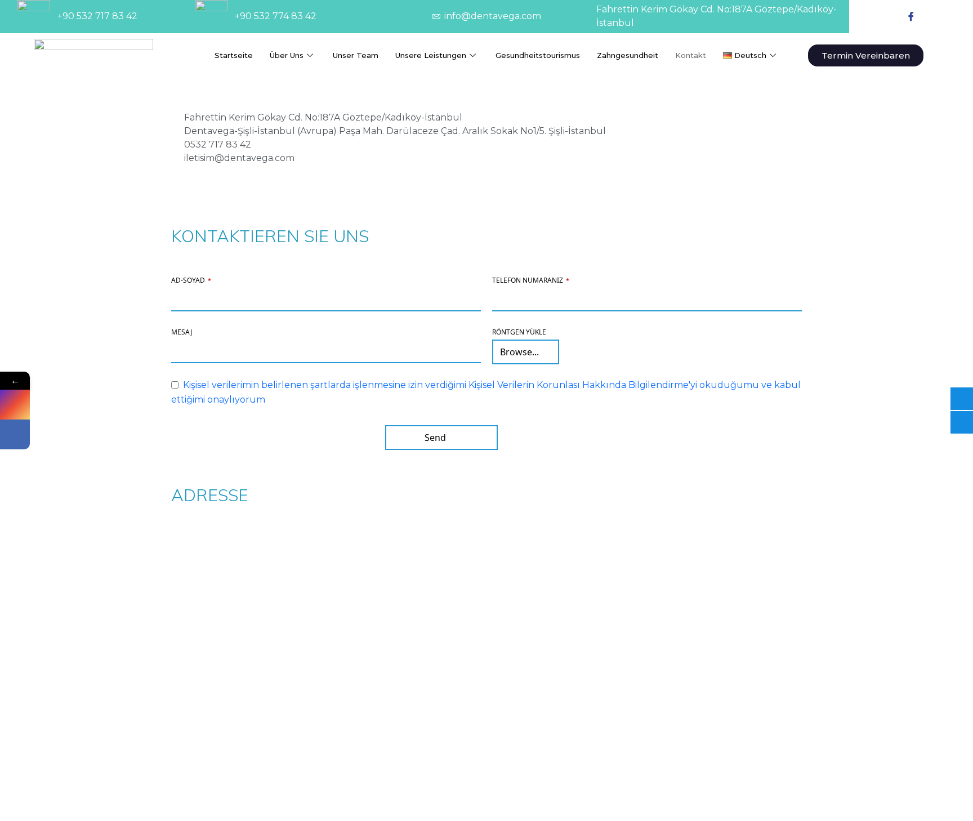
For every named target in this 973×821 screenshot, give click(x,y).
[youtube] (935, 16)
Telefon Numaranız (530, 280)
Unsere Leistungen (430, 55)
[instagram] (886, 16)
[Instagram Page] (15, 405)
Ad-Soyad (191, 280)
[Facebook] (911, 16)
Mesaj (181, 332)
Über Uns (286, 55)
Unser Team (355, 55)
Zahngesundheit (627, 55)
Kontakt (690, 55)
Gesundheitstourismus (538, 55)
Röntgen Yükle (519, 332)
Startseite (234, 55)
